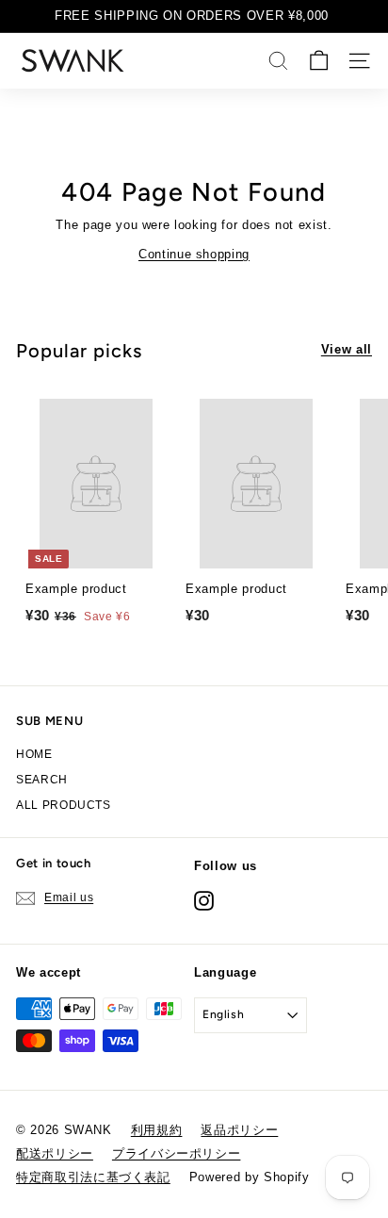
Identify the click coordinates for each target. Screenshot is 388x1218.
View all (346, 349)
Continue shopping (194, 254)
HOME (34, 754)
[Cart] (319, 61)
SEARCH (42, 779)
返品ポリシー (239, 1130)
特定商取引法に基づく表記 (93, 1177)
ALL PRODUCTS (63, 805)
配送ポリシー (54, 1153)
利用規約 (157, 1130)
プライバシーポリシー (176, 1153)
